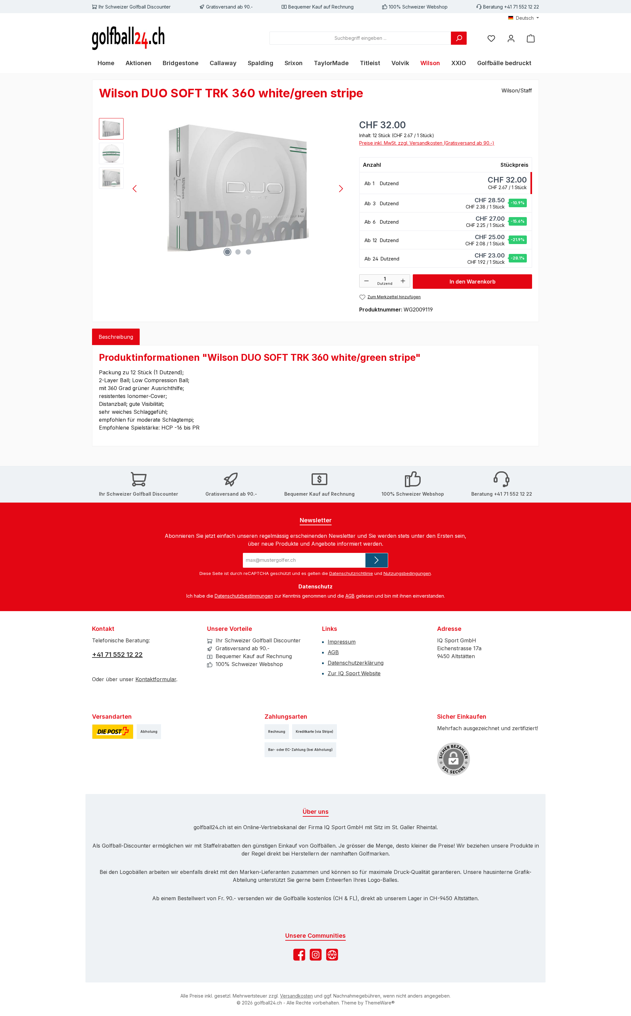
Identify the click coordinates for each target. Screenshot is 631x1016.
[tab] (116, 337)
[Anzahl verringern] (366, 281)
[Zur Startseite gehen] (128, 38)
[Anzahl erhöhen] (403, 281)
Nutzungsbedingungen (407, 573)
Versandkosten (296, 996)
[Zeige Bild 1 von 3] (227, 252)
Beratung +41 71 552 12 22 (511, 7)
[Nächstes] (341, 188)
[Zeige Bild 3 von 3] (248, 252)
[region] (222, 189)
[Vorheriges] (135, 188)
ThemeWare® (380, 1002)
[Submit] (376, 560)
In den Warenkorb (473, 281)
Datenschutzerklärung (356, 662)
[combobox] (360, 38)
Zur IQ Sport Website (354, 673)
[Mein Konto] (511, 38)
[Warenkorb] (531, 38)
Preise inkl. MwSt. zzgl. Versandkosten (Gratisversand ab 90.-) (426, 143)
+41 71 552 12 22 (117, 654)
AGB (350, 596)
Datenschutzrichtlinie (351, 573)
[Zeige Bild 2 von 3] (238, 252)
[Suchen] (459, 38)
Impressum (342, 641)
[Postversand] (112, 731)
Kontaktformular (155, 679)
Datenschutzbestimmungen (244, 596)
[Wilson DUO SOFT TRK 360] (238, 189)
